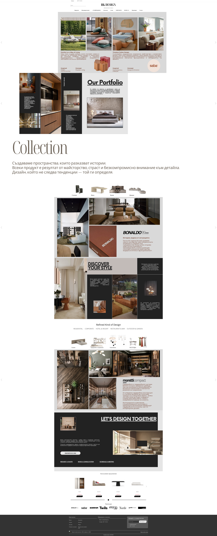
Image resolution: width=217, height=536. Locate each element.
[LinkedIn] (144, 1)
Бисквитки (80, 520)
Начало (70, 520)
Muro (137, 491)
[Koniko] (118, 483)
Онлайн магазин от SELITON (108, 534)
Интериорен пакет (86, 10)
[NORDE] (123, 508)
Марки (79, 524)
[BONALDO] (75, 508)
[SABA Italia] (84, 508)
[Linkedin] (104, 524)
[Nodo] (79, 483)
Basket (98, 491)
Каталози (106, 10)
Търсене (70, 522)
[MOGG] (113, 508)
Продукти (77, 10)
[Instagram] (146, 1)
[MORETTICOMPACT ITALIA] (132, 508)
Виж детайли (79, 496)
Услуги (140, 10)
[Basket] (98, 483)
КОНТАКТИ (118, 10)
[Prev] (2, 42)
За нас (111, 10)
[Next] (215, 42)
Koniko (118, 491)
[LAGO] (142, 508)
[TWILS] (104, 508)
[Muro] (137, 483)
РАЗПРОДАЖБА (97, 10)
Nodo (79, 491)
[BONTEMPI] (94, 508)
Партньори (134, 10)
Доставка (70, 524)
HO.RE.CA (126, 10)
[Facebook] (142, 1)
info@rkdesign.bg (105, 519)
